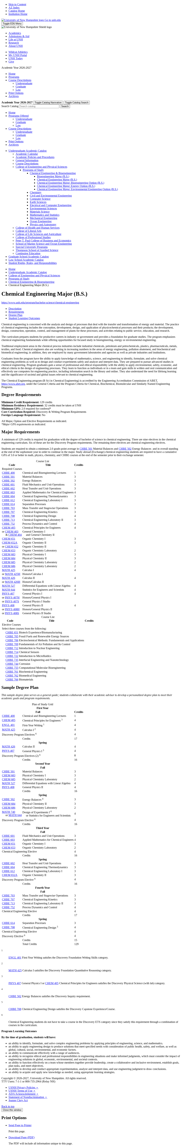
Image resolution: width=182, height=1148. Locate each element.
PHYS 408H (12, 609)
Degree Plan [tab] (15, 315)
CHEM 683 (8, 554)
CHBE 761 (12, 671)
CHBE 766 (12, 679)
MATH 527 (8, 585)
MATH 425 (8, 570)
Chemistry (35, 192)
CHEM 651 (8, 538)
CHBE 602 (8, 488)
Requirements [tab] (16, 311)
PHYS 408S (12, 613)
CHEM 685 (8, 562)
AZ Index (14, 7)
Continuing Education (28, 253)
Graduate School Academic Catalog (29, 256)
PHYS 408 (8, 605)
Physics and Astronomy (43, 224)
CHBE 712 (12, 648)
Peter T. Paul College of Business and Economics (43, 240)
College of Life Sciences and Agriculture (38, 234)
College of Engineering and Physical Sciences (41, 166)
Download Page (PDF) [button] (21, 1137)
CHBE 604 (8, 496)
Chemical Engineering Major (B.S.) (57, 179)
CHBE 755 (12, 667)
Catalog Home (17, 10)
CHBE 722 (12, 656)
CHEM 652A (9, 542)
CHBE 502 (125, 448)
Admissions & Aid (19, 36)
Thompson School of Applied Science (37, 250)
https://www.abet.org (13, 383)
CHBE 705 (12, 636)
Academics (15, 33)
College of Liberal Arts (28, 230)
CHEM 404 (15, 534)
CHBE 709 (12, 644)
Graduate (21, 86)
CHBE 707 (8, 511)
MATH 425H (12, 574)
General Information (27, 160)
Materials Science (40, 211)
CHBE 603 (8, 492)
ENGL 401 (8, 724)
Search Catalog (9, 106)
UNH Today (16, 58)
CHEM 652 (11, 546)
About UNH (16, 45)
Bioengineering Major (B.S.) (53, 176)
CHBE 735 (12, 659)
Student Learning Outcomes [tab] (24, 318)
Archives (14, 96)
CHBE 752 (8, 523)
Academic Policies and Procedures (35, 157)
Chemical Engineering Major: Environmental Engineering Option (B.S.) (77, 189)
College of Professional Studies (33, 237)
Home (12, 73)
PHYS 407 (8, 593)
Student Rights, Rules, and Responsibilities (33, 262)
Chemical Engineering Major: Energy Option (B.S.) (66, 186)
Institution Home (18, 14)
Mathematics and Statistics (44, 214)
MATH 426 (8, 577)
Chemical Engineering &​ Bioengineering (53, 173)
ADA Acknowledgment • (24, 1093)
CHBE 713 (8, 519)
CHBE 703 (8, 508)
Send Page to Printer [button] (20, 1125)
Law (18, 89)
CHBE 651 (12, 632)
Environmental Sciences (43, 208)
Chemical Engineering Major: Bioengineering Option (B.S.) (70, 182)
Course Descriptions (20, 80)
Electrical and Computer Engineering (50, 205)
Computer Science (40, 198)
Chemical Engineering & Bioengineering (31, 281)
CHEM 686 (8, 566)
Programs (14, 76)
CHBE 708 (8, 515)
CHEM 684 (8, 558)
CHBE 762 (12, 675)
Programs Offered (19, 115)
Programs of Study (33, 169)
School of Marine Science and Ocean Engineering (44, 243)
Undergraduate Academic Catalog (28, 150)
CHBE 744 (12, 663)
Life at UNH (16, 39)
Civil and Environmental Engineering (51, 195)
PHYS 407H (12, 597)
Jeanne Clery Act (18, 1100)
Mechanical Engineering (43, 218)
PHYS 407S (12, 601)
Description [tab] (15, 308)
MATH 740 (8, 811)
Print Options (16, 92)
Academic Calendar (27, 153)
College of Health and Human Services (38, 227)
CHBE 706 (12, 640)
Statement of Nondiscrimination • (28, 1097)
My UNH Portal (18, 55)
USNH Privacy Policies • (23, 1087)
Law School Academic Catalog (26, 259)
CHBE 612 (8, 500)
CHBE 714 (12, 652)
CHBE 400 (8, 472)
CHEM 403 (11, 531)
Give (11, 61)
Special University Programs (32, 246)
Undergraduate (24, 83)
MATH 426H (12, 581)
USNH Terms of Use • (22, 1090)
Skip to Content (17, 4)
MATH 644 (8, 589)
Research (14, 42)
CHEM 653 (8, 550)
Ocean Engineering (41, 221)
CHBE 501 (86, 448)
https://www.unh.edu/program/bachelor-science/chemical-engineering (40, 302)
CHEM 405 (8, 527)
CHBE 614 (8, 504)
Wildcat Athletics (18, 51)
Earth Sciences (38, 202)
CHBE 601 (8, 484)
